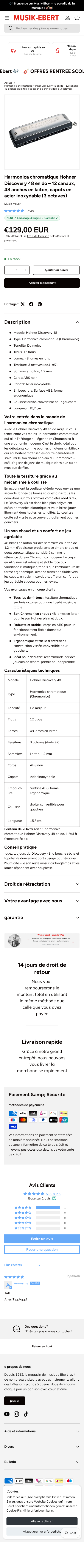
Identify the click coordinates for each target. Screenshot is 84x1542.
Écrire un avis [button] (42, 1239)
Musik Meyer (12, 203)
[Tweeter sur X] (22, 304)
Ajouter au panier (56, 270)
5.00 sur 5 (53, 1194)
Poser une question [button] (42, 1249)
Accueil (8, 82)
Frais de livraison (38, 236)
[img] (14, 1277)
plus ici (14, 1400)
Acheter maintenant (42, 282)
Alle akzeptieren (42, 1521)
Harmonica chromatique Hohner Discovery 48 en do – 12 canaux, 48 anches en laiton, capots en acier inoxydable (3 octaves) (41, 87)
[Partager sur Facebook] (31, 304)
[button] (77, 18)
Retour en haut (42, 1346)
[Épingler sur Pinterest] (40, 304)
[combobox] (42, 28)
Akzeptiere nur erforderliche (42, 1531)
